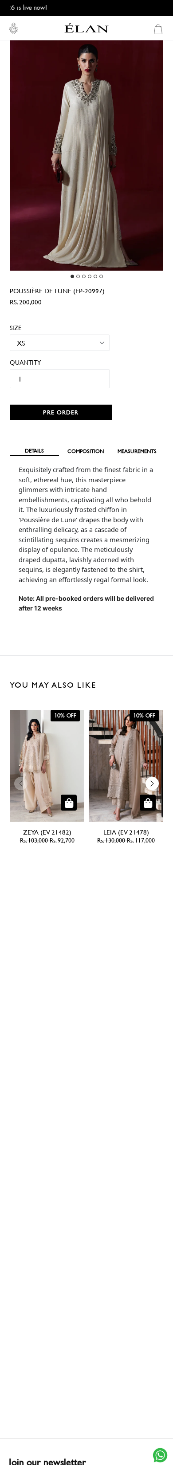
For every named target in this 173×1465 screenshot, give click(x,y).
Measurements (137, 451)
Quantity (22, 362)
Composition (85, 451)
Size (15, 327)
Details (34, 450)
